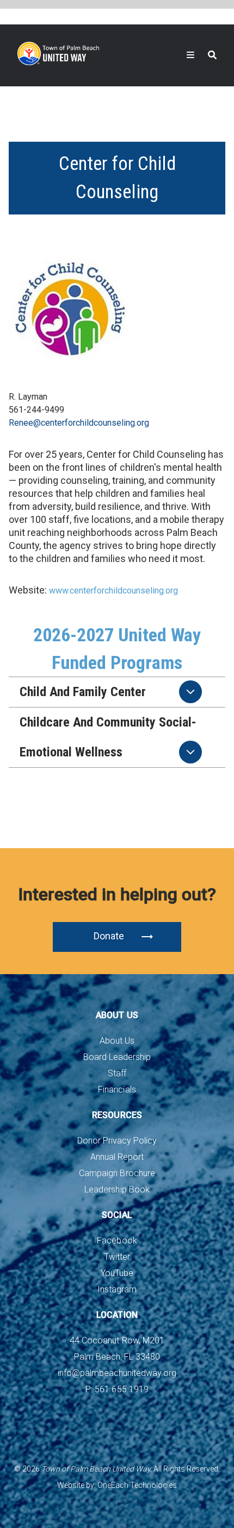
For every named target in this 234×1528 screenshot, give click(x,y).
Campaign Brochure (117, 1173)
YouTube (117, 1273)
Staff (117, 1073)
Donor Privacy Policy (117, 1140)
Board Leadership (117, 1057)
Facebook (117, 1240)
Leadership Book (116, 1189)
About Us (117, 1040)
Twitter (117, 1257)
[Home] (58, 53)
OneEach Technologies (137, 1485)
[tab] (117, 692)
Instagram (117, 1289)
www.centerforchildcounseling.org (113, 590)
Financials (117, 1089)
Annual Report (117, 1157)
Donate (109, 936)
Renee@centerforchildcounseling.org (79, 423)
